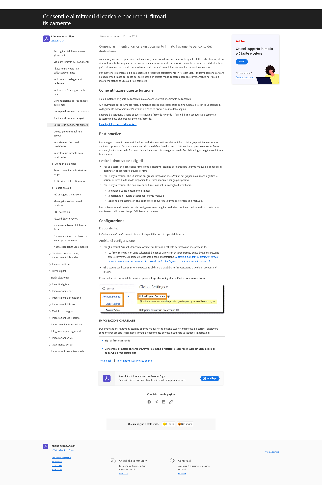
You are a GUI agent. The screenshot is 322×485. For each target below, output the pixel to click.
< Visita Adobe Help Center (63, 450)
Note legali (105, 360)
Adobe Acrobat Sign (62, 36)
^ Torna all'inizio (272, 452)
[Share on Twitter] (156, 403)
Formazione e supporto (61, 457)
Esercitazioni (57, 469)
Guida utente (57, 465)
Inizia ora (182, 473)
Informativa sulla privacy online (134, 360)
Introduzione (57, 461)
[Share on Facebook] (149, 403)
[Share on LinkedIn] (164, 403)
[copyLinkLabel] (171, 403)
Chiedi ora (123, 473)
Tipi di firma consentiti (117, 340)
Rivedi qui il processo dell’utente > (118, 124)
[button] (70, 164)
